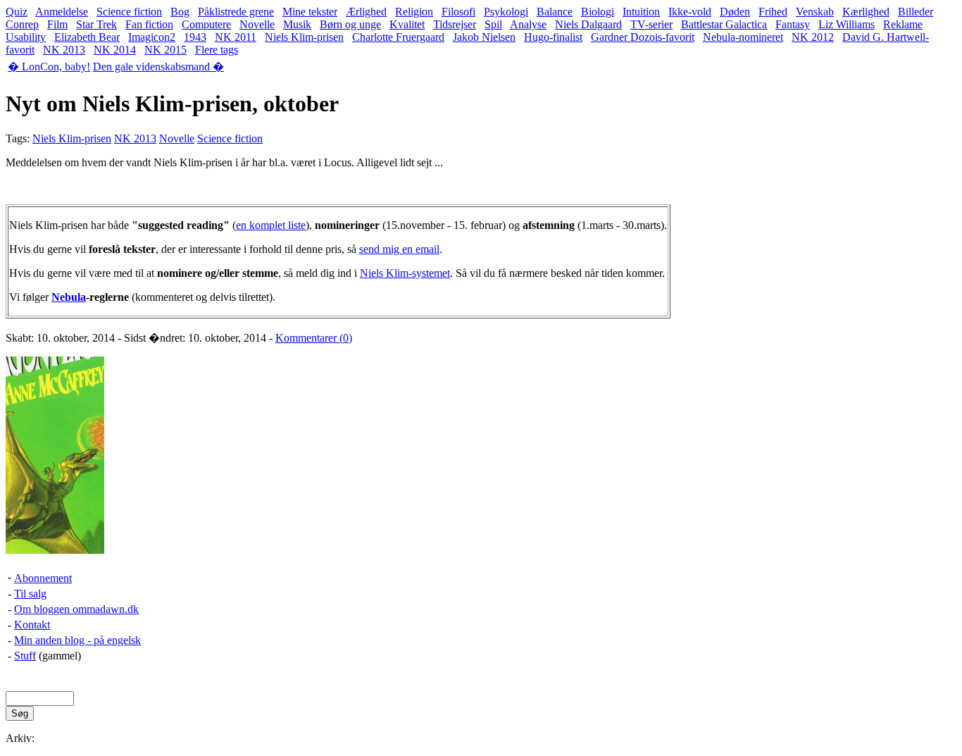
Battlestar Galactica (724, 24)
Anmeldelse (61, 12)
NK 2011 (235, 37)
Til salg (30, 594)
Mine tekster (309, 12)
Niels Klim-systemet (405, 273)
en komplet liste (271, 225)
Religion (414, 12)
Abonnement (43, 578)
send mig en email (399, 249)
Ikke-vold (689, 12)
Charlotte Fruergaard (398, 37)
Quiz (16, 12)
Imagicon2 (151, 37)
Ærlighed (366, 12)
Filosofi (458, 12)
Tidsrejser (454, 24)
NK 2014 (115, 50)
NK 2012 (813, 37)
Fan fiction (149, 24)
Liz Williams (846, 24)
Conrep (22, 24)
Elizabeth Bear (87, 37)
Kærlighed (865, 12)
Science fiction (129, 12)
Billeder (915, 12)
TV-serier (651, 24)
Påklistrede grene (236, 12)
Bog (179, 12)
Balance (555, 12)
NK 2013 (64, 50)
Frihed (772, 12)
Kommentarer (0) (313, 338)
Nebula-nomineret (743, 37)
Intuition (641, 12)
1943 (195, 37)
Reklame (903, 24)
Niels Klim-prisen (304, 37)
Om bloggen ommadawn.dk (76, 609)
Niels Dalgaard (588, 24)
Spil (493, 24)
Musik (297, 24)
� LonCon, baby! (49, 67)
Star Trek (96, 24)
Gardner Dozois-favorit (642, 37)
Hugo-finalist (553, 37)
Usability (26, 37)
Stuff (25, 656)
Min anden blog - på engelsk (77, 640)
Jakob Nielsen (484, 37)
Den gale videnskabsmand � (158, 67)
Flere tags (216, 50)
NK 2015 (165, 50)
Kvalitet (407, 24)
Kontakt (32, 625)
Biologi (597, 12)
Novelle (257, 24)
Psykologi (506, 12)
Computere (206, 24)
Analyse (528, 24)
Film (57, 24)
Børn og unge (350, 24)
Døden (735, 12)
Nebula (68, 297)
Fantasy (792, 24)
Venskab (815, 12)
